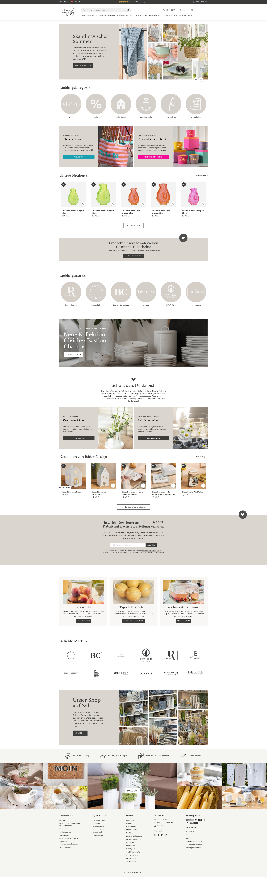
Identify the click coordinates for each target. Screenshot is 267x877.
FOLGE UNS (132, 790)
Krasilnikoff (130, 845)
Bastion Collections (134, 836)
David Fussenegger (134, 839)
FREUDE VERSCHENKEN (133, 255)
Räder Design (131, 820)
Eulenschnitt (131, 826)
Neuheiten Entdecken (153, 157)
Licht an (79, 65)
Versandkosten (65, 829)
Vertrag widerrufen (193, 847)
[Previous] (196, 79)
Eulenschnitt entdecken (133, 621)
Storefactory (131, 830)
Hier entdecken (73, 354)
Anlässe (111, 15)
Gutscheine (64, 835)
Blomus (129, 823)
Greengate (130, 849)
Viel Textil (78, 157)
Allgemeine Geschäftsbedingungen (69, 842)
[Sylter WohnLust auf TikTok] (166, 835)
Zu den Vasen (78, 438)
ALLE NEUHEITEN (133, 225)
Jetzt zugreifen (83, 621)
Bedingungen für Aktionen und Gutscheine (69, 824)
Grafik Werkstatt (133, 852)
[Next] (201, 79)
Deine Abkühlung (153, 438)
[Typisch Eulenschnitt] (133, 592)
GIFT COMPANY (132, 855)
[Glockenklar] (83, 592)
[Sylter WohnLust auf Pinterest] (162, 835)
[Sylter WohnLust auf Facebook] (158, 835)
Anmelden (151, 545)
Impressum (190, 832)
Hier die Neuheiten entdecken (133, 507)
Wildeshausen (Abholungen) (98, 827)
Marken (91, 15)
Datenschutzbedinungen (150, 551)
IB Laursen (130, 842)
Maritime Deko (155, 15)
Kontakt (62, 820)
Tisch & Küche (141, 15)
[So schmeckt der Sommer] (183, 592)
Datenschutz (191, 835)
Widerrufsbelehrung (194, 841)
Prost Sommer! (183, 621)
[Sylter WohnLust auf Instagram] (155, 835)
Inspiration (101, 15)
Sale (190, 15)
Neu (83, 15)
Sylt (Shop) (97, 832)
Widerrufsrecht (65, 847)
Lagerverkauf (98, 835)
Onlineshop (97, 823)
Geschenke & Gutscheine (175, 15)
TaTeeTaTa (131, 861)
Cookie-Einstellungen (194, 844)
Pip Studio (130, 833)
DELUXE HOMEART (133, 858)
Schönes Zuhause (125, 15)
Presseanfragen (99, 820)
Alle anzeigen (202, 175)
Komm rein (80, 733)
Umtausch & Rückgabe (68, 838)
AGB (187, 838)
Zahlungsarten (65, 832)
